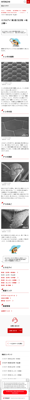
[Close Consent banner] (27, 380)
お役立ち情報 (5, 298)
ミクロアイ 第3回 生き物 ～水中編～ (11, 367)
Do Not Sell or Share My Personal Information (15, 392)
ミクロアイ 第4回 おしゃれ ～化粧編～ (12, 371)
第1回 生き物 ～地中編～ (8, 272)
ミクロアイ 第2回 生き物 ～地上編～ (11, 363)
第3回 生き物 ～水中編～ (9, 277)
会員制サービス (5, 311)
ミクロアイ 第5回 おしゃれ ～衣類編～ (12, 375)
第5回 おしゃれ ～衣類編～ (9, 283)
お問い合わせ (13, 331)
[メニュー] (28, 2)
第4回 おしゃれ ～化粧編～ (9, 280)
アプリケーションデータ (8, 295)
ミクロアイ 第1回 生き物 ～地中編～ (11, 359)
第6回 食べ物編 (6, 285)
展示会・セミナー (6, 300)
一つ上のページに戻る (15, 343)
